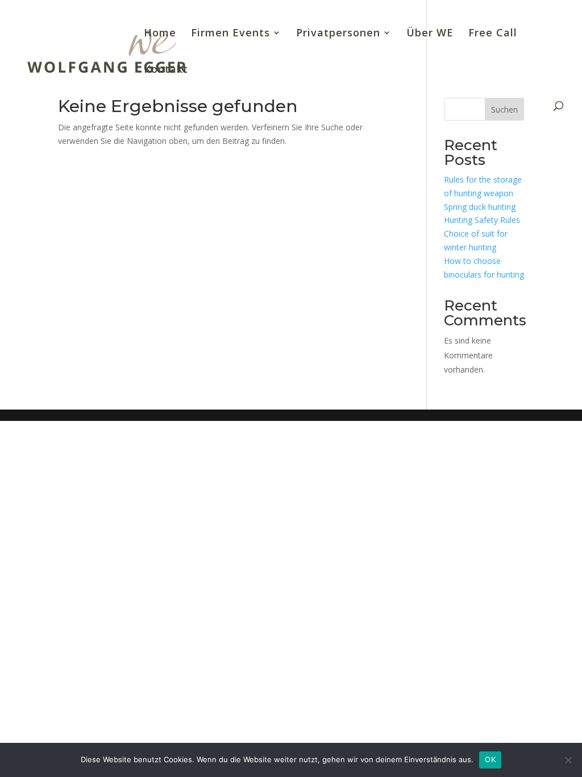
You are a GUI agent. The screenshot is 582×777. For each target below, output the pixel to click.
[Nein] (567, 760)
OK (490, 759)
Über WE (430, 33)
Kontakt (166, 70)
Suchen (504, 109)
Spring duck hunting (480, 206)
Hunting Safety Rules (482, 219)
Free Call (492, 33)
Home (160, 33)
